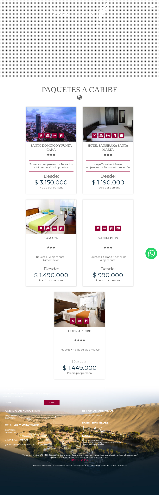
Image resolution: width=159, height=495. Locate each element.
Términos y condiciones (92, 440)
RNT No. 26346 (79, 460)
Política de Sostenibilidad (93, 445)
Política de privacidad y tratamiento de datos (101, 443)
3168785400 (128, 27)
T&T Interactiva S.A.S (79, 465)
